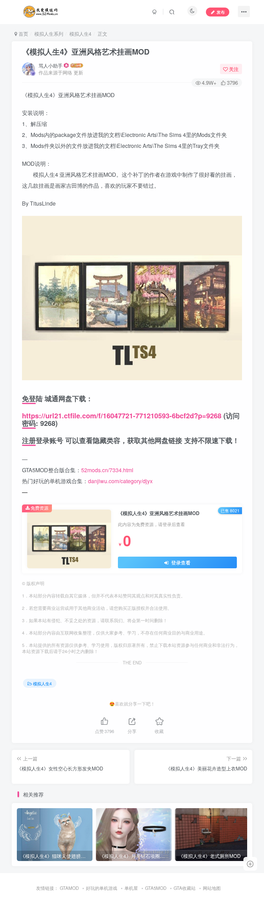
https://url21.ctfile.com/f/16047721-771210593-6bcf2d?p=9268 (121, 415)
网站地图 (212, 888)
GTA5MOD (155, 888)
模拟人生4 (80, 33)
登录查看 (180, 562)
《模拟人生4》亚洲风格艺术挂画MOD (86, 51)
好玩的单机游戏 (101, 888)
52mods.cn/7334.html (107, 470)
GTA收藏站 (185, 888)
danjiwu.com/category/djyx (120, 481)
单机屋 (131, 888)
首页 (22, 33)
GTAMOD (69, 888)
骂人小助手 (50, 65)
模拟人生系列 (48, 33)
